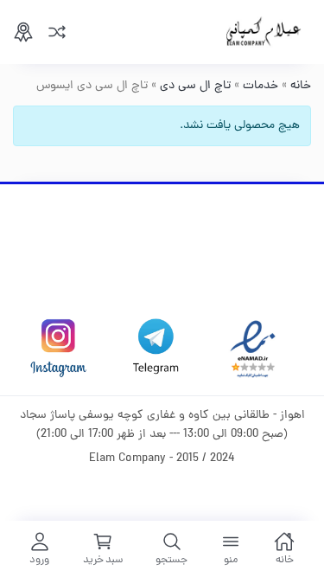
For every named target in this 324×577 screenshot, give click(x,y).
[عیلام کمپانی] (263, 32)
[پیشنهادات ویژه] (23, 32)
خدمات (260, 86)
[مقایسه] (57, 32)
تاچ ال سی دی (195, 86)
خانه (300, 86)
